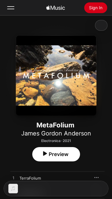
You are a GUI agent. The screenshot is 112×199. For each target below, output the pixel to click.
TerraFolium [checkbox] (30, 178)
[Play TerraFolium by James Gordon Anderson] (13, 178)
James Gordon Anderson (56, 133)
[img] (55, 7)
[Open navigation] (10, 7)
